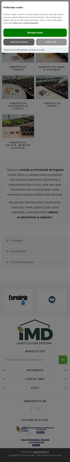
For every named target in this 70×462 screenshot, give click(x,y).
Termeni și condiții (37, 50)
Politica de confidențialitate (24, 23)
